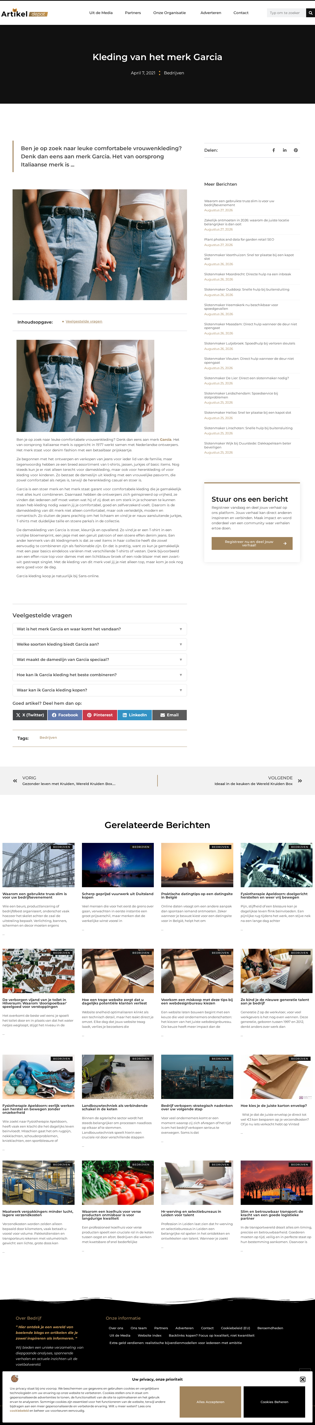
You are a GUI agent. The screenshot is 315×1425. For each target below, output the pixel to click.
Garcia (166, 439)
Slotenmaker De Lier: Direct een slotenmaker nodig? (246, 378)
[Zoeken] (310, 12)
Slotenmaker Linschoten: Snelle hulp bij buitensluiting (248, 428)
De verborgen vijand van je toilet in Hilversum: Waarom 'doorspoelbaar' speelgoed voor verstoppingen (34, 1003)
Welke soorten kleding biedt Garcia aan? (100, 644)
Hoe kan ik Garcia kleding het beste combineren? (100, 674)
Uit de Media (101, 12)
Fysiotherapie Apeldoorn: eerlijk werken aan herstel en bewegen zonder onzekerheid (38, 1109)
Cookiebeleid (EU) (235, 1328)
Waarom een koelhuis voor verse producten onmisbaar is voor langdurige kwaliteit (111, 1215)
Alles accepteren (210, 1402)
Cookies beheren (274, 1402)
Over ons (116, 1328)
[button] (302, 1379)
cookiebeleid (19, 1410)
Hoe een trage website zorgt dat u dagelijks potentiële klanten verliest (114, 1001)
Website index (149, 1335)
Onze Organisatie (169, 12)
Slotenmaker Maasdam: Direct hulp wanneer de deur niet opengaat (250, 326)
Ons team (139, 1328)
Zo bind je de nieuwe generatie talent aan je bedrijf (275, 1001)
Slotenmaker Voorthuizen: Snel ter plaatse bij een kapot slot (249, 257)
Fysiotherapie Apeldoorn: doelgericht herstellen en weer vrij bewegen (274, 896)
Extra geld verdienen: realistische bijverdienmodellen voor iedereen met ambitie (176, 1343)
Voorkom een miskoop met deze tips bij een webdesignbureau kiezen (197, 1001)
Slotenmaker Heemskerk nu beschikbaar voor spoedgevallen (241, 307)
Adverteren (211, 12)
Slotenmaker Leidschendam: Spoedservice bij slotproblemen (241, 395)
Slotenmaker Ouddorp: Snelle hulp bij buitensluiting (246, 289)
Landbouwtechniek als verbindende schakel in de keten (115, 1107)
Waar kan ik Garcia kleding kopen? (100, 690)
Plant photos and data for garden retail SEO (239, 239)
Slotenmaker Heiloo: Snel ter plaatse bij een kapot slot (247, 412)
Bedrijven (174, 72)
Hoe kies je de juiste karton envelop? (274, 1105)
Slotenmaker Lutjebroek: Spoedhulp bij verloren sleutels (249, 343)
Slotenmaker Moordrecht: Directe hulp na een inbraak (247, 274)
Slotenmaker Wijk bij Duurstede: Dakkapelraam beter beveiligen (247, 445)
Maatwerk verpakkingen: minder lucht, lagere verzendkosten (37, 1213)
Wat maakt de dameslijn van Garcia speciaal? (100, 659)
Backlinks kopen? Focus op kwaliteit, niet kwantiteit (211, 1335)
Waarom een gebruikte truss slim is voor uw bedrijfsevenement (239, 203)
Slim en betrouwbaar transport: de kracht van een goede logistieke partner (272, 1215)
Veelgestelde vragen (84, 321)
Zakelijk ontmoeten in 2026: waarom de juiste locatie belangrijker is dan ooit (246, 222)
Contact (241, 12)
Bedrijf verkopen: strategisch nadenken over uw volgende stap (197, 1107)
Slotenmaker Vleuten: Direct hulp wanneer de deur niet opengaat (249, 360)
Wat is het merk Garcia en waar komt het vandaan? (100, 629)
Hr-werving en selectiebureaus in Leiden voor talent (191, 1213)
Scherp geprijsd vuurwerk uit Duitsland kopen (118, 896)
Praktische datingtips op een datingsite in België (197, 896)
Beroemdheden (270, 1328)
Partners (133, 12)
